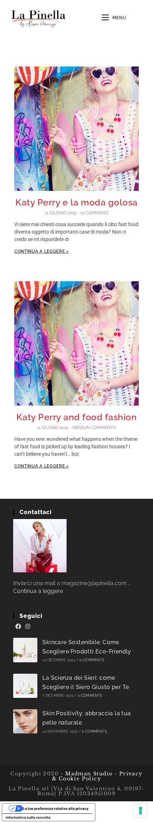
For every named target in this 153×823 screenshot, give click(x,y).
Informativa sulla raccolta (28, 817)
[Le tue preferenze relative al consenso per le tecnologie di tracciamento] (140, 810)
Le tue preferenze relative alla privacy (56, 808)
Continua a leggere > (41, 251)
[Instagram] (27, 627)
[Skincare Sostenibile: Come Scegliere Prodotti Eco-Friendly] (25, 650)
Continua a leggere (38, 591)
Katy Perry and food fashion (76, 417)
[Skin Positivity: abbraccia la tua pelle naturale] (25, 721)
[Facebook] (18, 627)
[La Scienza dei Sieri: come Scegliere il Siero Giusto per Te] (25, 686)
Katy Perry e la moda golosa (76, 202)
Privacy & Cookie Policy (97, 776)
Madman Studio (88, 773)
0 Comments (91, 660)
